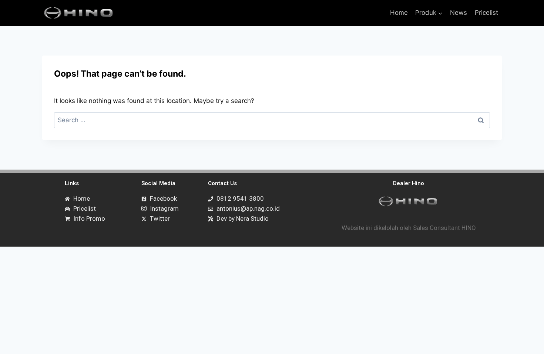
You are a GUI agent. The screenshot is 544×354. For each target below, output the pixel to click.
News (458, 12)
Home (399, 12)
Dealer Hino (408, 183)
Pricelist (486, 12)
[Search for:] (272, 120)
